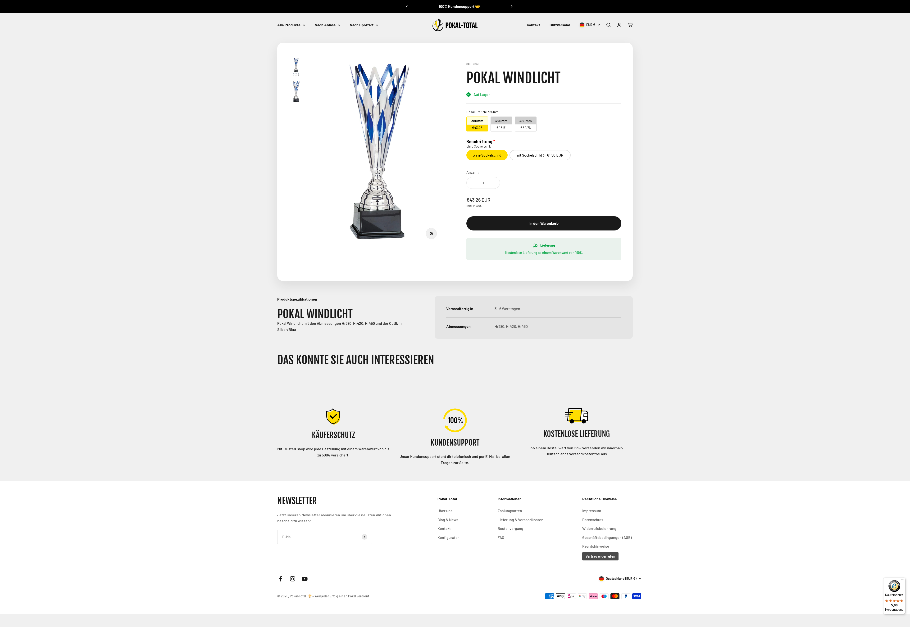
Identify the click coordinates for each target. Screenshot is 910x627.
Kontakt (533, 25)
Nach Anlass (325, 25)
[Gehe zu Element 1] (296, 68)
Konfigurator (448, 537)
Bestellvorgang (510, 528)
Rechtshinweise (595, 546)
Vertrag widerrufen (600, 556)
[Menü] (902, 580)
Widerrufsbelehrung (599, 528)
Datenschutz (592, 519)
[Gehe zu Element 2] (296, 92)
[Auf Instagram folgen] (292, 579)
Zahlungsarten (510, 510)
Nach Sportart (361, 25)
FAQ (501, 537)
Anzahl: (472, 172)
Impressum (591, 510)
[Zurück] (407, 6)
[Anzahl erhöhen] (493, 183)
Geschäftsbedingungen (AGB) (607, 537)
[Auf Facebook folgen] (280, 579)
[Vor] (512, 6)
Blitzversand (560, 25)
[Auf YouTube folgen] (304, 579)
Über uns (444, 510)
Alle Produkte (288, 25)
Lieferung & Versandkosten (520, 519)
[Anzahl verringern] (473, 183)
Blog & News (447, 519)
